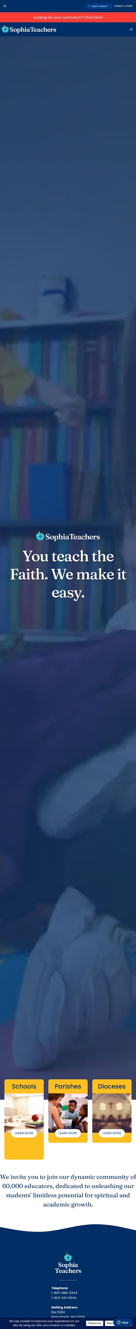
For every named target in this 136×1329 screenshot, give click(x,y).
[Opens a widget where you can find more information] (122, 1322)
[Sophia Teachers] (29, 29)
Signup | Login (123, 6)
